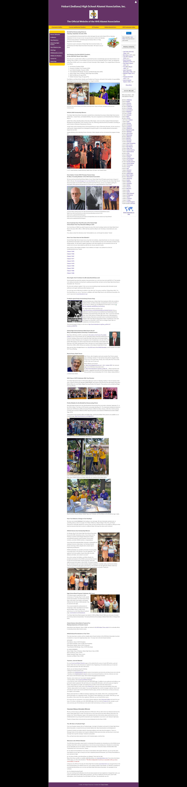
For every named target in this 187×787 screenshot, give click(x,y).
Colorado (129, 108)
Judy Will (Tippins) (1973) (128, 57)
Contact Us (53, 58)
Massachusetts (130, 130)
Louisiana (128, 126)
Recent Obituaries (55, 34)
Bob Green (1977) (127, 55)
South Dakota (130, 163)
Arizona (129, 103)
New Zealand (130, 193)
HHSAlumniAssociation (56, 53)
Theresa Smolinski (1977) (128, 77)
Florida (129, 113)
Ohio (128, 153)
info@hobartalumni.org (80, 672)
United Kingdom (130, 202)
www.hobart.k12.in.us (104, 763)
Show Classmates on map (128, 213)
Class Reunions (54, 40)
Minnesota (129, 133)
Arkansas (128, 105)
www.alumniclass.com (102, 758)
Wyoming (129, 178)
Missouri (129, 136)
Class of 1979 (70, 263)
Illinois (128, 118)
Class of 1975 (70, 261)
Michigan (129, 131)
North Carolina (131, 150)
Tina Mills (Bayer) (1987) (127, 67)
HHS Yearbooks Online (128, 27)
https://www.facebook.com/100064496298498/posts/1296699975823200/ (98, 310)
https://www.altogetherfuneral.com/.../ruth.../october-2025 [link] (99, 365)
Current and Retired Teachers (77, 27)
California (129, 106)
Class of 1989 (70, 273)
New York (129, 148)
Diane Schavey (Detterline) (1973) (128, 61)
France (129, 187)
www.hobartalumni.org (82, 294)
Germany (128, 188)
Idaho (127, 116)
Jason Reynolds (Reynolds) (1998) (127, 71)
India (128, 190)
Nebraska (128, 140)
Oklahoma (129, 155)
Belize (128, 185)
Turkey (128, 200)
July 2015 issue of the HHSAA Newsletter (97, 347)
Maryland (129, 128)
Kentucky (129, 125)
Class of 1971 (70, 258)
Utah (127, 168)
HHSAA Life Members (56, 55)
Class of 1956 (70, 254)
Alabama (129, 100)
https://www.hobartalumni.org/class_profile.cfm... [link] (97, 368)
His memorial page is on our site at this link (85, 181)
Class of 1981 (70, 268)
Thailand (129, 198)
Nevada (129, 141)
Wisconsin (129, 177)
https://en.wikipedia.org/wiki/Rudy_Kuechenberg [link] (93, 306)
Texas (128, 167)
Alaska (128, 101)
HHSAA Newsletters (110, 27)
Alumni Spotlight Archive (54, 43)
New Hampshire (131, 143)
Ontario (128, 180)
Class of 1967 (70, 256)
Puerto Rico (130, 160)
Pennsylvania (130, 158)
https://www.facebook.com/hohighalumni (84, 416)
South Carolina (131, 161)
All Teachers (95, 27)
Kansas (129, 123)
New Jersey (129, 145)
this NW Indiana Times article (101, 627)
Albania (129, 182)
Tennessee (130, 165)
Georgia (129, 115)
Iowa (128, 121)
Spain (128, 197)
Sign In (128, 33)
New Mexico (129, 146)
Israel (128, 192)
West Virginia (129, 175)
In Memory (53, 37)
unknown (132, 203)
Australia (129, 183)
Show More (129, 85)
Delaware (128, 111)
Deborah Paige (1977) (129, 73)
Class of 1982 (70, 270)
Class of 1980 (70, 266)
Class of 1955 (70, 251)
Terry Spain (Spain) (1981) (128, 64)
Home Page (53, 61)
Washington (130, 173)
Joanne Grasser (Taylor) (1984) (127, 81)
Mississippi (129, 135)
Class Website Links (55, 47)
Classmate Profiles (57, 27)
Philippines (130, 195)
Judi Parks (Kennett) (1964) (128, 52)
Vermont (129, 170)
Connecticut (129, 110)
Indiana (131, 120)
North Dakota (130, 151)
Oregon (129, 156)
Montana (128, 138)
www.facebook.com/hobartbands (77, 612)
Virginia (129, 171)
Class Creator (104, 784)
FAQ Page (53, 50)
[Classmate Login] (136, 2)
